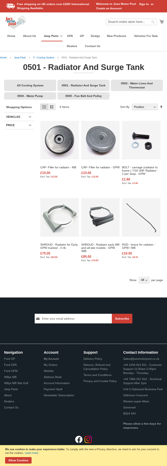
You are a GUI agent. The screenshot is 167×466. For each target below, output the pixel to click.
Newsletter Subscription (59, 395)
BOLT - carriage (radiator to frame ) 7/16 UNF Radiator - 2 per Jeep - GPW (140, 170)
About (8, 395)
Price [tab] (10, 125)
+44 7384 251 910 (135, 379)
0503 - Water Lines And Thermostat (137, 85)
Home (3, 57)
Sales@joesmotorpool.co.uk (141, 358)
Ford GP (9, 358)
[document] (84, 456)
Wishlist (49, 371)
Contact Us (11, 407)
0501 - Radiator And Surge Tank (83, 85)
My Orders (50, 364)
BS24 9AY (129, 413)
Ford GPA (10, 364)
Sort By (125, 106)
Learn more (31, 452)
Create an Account (109, 8)
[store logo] (15, 22)
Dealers (9, 401)
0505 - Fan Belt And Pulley (83, 96)
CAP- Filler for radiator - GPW (100, 167)
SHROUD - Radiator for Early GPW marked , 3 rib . (59, 246)
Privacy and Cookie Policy (100, 381)
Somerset (129, 407)
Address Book (53, 377)
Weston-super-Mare (136, 401)
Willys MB (10, 377)
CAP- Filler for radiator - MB (58, 167)
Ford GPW (11, 371)
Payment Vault (53, 389)
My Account (51, 358)
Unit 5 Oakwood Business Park (143, 389)
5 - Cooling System (44, 57)
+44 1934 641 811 (135, 364)
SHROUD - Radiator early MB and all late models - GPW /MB (100, 248)
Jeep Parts (20, 57)
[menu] (83, 41)
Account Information (57, 383)
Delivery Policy (93, 358)
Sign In (144, 4)
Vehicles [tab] (13, 116)
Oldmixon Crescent (135, 395)
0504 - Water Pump (30, 96)
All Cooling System (30, 85)
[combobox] (131, 22)
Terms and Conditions (98, 375)
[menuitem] (11, 36)
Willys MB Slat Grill (16, 383)
